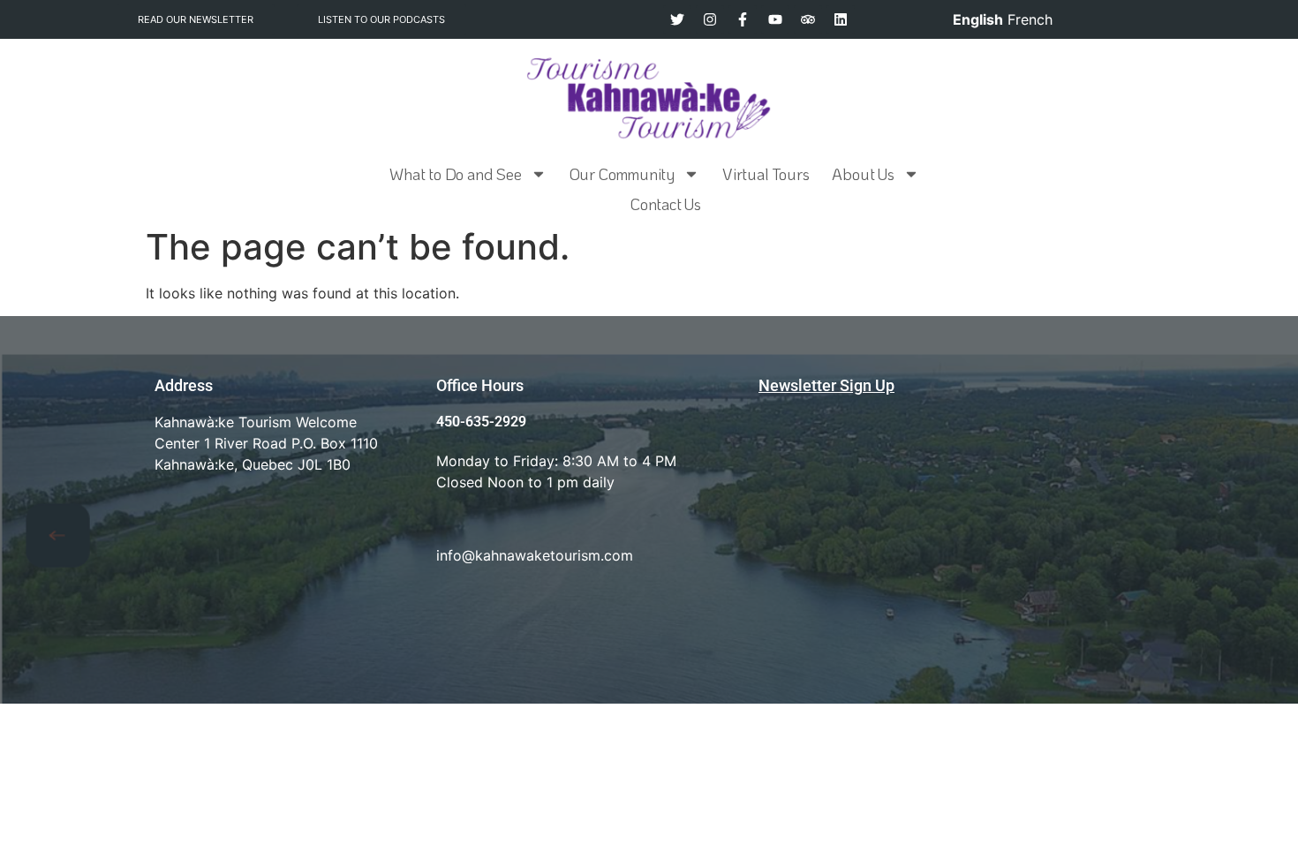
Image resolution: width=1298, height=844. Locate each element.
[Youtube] (775, 19)
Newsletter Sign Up (826, 385)
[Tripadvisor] (808, 19)
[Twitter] (677, 19)
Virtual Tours (765, 174)
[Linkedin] (840, 19)
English (978, 19)
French (1030, 19)
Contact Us (665, 204)
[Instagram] (710, 19)
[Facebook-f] (742, 19)
